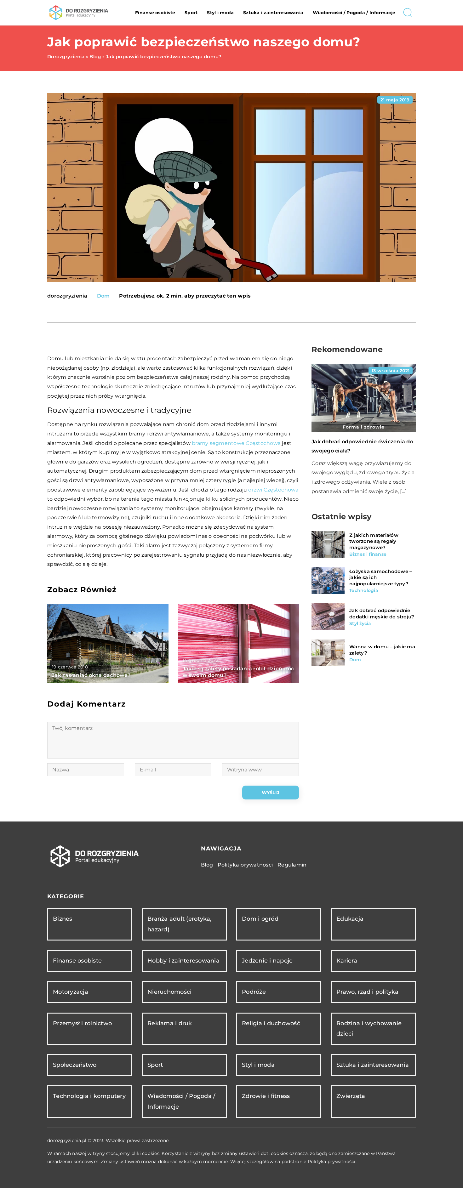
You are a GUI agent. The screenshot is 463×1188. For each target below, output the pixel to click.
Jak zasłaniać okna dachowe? (91, 675)
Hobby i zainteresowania (183, 960)
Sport (191, 12)
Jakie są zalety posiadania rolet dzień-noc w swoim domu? (238, 672)
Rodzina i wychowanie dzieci (369, 1028)
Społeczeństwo (74, 1064)
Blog (207, 865)
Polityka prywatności (245, 865)
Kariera (346, 960)
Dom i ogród (260, 918)
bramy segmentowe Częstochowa (236, 443)
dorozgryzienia (67, 296)
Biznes (62, 918)
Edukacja (349, 918)
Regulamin (291, 865)
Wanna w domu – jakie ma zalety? (382, 650)
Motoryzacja (70, 991)
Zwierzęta (350, 1096)
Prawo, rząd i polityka (367, 991)
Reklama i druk (169, 1023)
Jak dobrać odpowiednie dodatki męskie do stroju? (381, 613)
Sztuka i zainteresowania (273, 12)
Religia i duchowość (271, 1023)
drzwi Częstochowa (273, 490)
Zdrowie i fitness (266, 1096)
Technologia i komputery (89, 1096)
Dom (103, 296)
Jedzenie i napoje (267, 960)
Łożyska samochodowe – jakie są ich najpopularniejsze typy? (380, 577)
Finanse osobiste (155, 12)
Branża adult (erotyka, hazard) (179, 924)
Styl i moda (220, 12)
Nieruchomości (169, 991)
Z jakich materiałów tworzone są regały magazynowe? (373, 541)
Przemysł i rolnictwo (82, 1023)
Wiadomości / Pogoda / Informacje (354, 12)
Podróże (254, 991)
